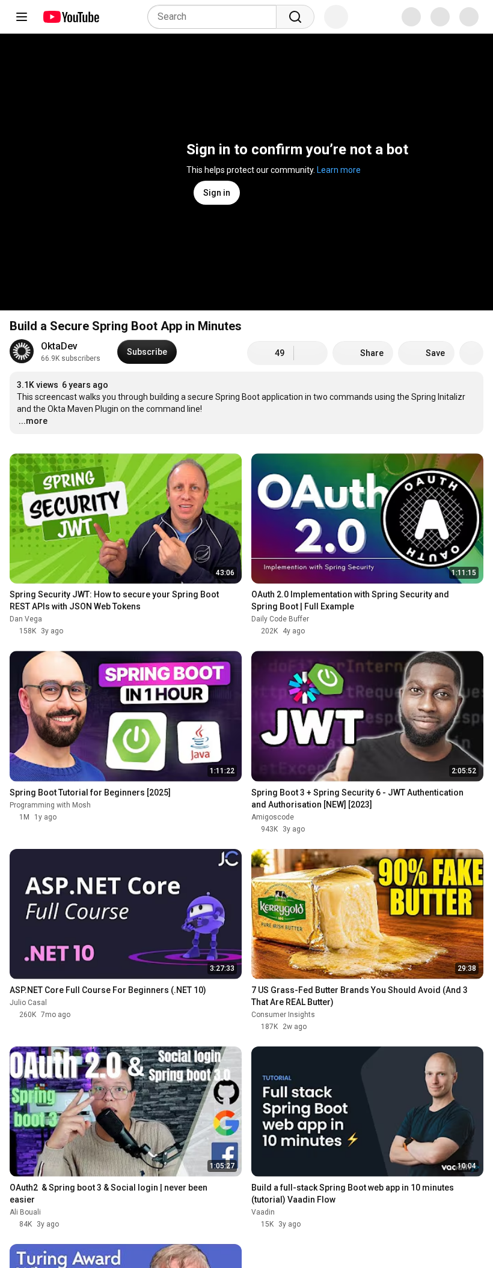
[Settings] (402, 17)
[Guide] (21, 17)
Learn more (339, 170)
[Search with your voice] (336, 17)
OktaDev (59, 346)
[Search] (295, 17)
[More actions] (471, 353)
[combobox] (216, 17)
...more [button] (33, 421)
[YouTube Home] (71, 17)
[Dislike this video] (311, 353)
